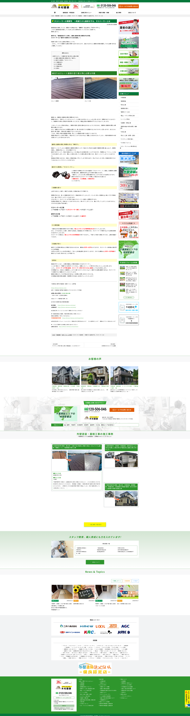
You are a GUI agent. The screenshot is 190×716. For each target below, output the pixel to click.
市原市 (73, 425)
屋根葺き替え (124, 108)
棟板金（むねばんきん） (95, 654)
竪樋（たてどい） (83, 658)
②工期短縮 (58, 64)
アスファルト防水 (106, 647)
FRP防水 (99, 658)
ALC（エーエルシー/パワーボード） (114, 645)
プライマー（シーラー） (89, 645)
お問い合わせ (124, 694)
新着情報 (127, 581)
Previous (50, 379)
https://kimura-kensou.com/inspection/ (73, 318)
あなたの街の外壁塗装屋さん (59, 607)
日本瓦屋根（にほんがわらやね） (112, 649)
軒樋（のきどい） (73, 658)
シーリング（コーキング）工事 (79, 647)
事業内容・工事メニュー (127, 683)
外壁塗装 (123, 97)
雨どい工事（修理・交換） (128, 135)
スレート (117, 658)
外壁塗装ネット (55, 610)
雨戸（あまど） (104, 652)
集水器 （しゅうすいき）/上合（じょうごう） (71, 654)
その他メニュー (124, 698)
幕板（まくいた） (114, 652)
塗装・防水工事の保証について (107, 698)
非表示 (66, 53)
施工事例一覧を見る (96, 524)
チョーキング (72, 645)
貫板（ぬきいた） (126, 654)
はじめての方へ (103, 685)
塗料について (103, 692)
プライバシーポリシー (127, 696)
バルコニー (90, 647)
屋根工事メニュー (86, 12)
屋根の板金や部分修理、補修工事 (128, 127)
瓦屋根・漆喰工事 (126, 123)
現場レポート (117, 581)
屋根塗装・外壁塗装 (68, 12)
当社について (132, 12)
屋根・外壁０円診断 (104, 688)
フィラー (80, 645)
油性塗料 (126, 645)
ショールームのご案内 (127, 685)
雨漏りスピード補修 (104, 686)
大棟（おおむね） (99, 656)
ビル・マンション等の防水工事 (128, 147)
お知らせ (124, 692)
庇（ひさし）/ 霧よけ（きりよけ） (80, 652)
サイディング (100, 645)
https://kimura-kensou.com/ (58, 288)
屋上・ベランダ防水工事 (128, 115)
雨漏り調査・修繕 (104, 12)
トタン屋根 (124, 649)
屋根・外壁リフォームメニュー (86, 681)
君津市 (86, 425)
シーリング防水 (125, 119)
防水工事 (123, 105)
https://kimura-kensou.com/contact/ (68, 326)
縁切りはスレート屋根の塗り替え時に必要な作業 (65, 56)
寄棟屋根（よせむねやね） (72, 656)
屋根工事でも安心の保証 (127, 690)
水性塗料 (68, 647)
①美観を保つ (58, 62)
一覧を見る (129, 297)
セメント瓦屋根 (99, 649)
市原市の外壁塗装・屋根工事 (106, 705)
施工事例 (118, 12)
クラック (65, 645)
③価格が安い (58, 66)
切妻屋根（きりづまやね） (87, 656)
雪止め (96, 651)
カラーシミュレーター (105, 694)
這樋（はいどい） (124, 652)
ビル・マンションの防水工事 (86, 705)
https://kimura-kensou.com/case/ (67, 305)
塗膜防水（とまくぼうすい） (70, 649)
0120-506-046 (108, 5)
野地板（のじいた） (122, 651)
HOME (80, 679)
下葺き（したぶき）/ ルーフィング (108, 651)
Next (140, 379)
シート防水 (123, 647)
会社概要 (124, 681)
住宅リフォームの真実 (105, 701)
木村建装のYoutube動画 (127, 686)
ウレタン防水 (115, 647)
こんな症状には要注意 (105, 696)
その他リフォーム (126, 143)
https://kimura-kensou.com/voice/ (67, 307)
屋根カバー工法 (125, 112)
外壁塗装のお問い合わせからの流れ (108, 690)
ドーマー (128, 656)
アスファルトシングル (108, 658)
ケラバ (62, 656)
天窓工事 (123, 132)
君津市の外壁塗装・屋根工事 (106, 703)
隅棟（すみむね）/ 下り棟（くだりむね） (114, 656)
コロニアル (124, 658)
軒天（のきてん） (107, 654)
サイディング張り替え (127, 139)
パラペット (91, 658)
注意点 (56, 68)
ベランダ (98, 647)
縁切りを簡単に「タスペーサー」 (63, 60)
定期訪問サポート (104, 700)
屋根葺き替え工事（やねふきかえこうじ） (83, 651)
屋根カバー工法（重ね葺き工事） (87, 688)
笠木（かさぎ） (66, 652)
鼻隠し (65, 658)
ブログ (136, 581)
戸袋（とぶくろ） (94, 652)
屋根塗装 (123, 101)
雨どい (86, 654)
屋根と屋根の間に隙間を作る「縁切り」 (65, 58)
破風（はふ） (116, 654)
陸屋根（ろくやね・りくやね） (86, 649)
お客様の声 (102, 681)
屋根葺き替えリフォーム (85, 686)
